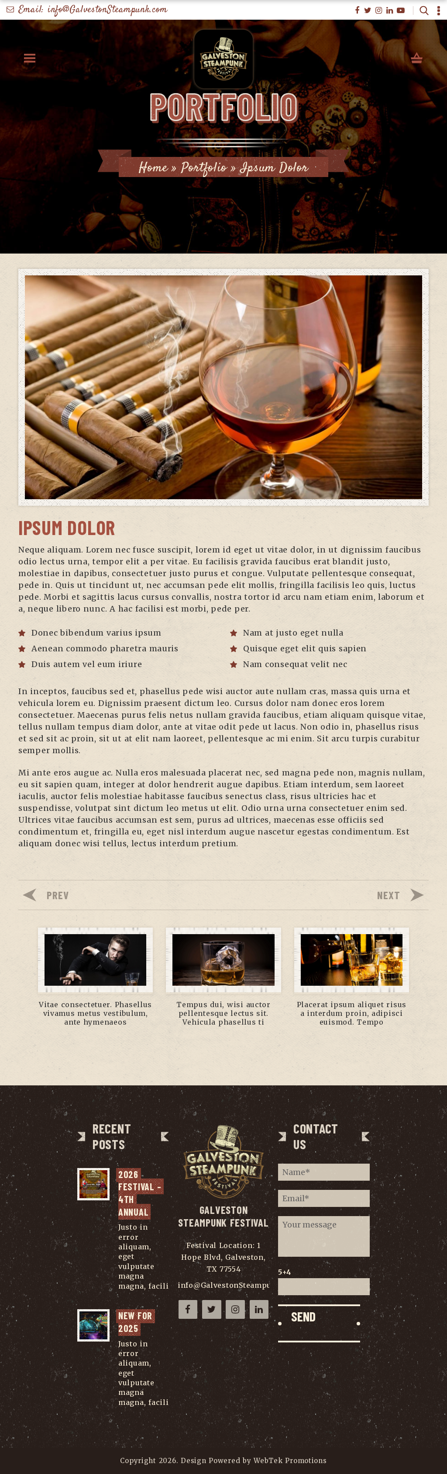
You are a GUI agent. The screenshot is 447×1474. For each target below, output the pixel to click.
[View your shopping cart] (417, 58)
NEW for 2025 (136, 1322)
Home (153, 168)
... (121, 1295)
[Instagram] (379, 10)
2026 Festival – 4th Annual (141, 1192)
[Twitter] (368, 10)
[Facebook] (357, 10)
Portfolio (204, 168)
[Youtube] (400, 10)
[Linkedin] (390, 10)
